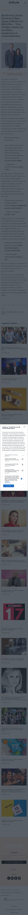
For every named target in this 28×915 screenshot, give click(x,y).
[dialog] (14, 457)
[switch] (22, 459)
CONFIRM (8, 485)
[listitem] (14, 455)
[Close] (24, 427)
